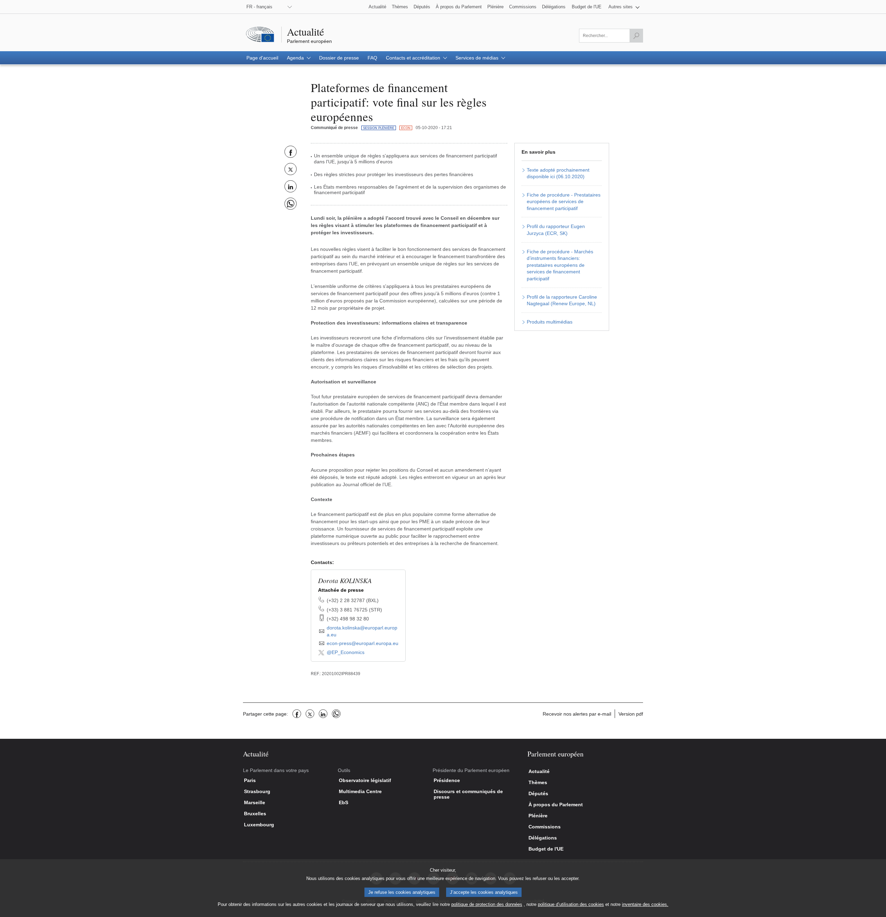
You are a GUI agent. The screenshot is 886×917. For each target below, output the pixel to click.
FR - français (259, 6)
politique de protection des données (486, 904)
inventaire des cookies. (645, 904)
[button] (624, 6)
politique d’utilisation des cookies (571, 904)
